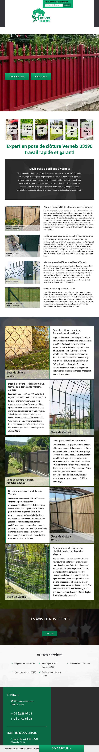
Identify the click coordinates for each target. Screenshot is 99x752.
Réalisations (41, 77)
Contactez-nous (17, 77)
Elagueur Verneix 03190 (25, 664)
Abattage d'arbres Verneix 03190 (49, 665)
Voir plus (49, 633)
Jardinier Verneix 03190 (80, 664)
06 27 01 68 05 (32, 4)
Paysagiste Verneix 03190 (25, 672)
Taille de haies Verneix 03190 (51, 674)
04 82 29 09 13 (15, 4)
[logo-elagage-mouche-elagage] (41, 15)
